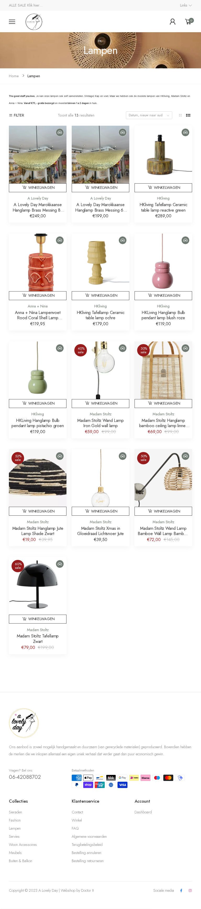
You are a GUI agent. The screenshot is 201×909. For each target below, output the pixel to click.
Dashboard (143, 812)
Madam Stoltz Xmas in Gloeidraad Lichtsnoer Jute (100, 531)
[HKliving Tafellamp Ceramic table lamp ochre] (100, 262)
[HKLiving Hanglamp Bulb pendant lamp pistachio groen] (37, 370)
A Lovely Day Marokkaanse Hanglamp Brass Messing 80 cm (38, 209)
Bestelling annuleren (86, 852)
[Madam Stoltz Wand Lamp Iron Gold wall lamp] (100, 370)
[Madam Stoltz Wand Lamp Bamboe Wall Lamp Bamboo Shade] (163, 478)
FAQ (75, 828)
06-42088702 (25, 777)
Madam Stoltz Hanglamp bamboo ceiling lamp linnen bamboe (163, 425)
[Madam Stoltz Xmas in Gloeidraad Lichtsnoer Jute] (100, 478)
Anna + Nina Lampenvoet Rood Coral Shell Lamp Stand (37, 317)
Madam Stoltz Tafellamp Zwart (38, 638)
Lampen (15, 828)
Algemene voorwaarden (89, 836)
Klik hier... (34, 5)
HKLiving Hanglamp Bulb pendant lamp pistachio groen (38, 423)
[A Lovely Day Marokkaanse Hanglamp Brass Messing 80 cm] (37, 154)
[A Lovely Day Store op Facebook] (181, 891)
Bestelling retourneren (88, 860)
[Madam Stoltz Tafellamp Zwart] (37, 586)
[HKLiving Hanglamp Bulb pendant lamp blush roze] (163, 262)
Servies (14, 836)
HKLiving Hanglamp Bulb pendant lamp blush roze (163, 315)
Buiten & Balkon (20, 860)
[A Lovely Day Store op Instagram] (190, 891)
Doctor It (87, 890)
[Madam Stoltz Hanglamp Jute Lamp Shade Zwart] (37, 478)
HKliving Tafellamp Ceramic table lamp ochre (101, 315)
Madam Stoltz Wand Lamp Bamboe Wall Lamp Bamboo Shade (163, 533)
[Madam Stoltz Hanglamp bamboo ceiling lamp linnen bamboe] (163, 370)
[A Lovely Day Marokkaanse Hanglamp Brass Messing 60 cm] (100, 154)
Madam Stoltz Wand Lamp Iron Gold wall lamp (100, 423)
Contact (77, 812)
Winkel (77, 820)
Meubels (15, 852)
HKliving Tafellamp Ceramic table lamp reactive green (163, 207)
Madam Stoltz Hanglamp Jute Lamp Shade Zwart (37, 531)
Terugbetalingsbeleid (87, 844)
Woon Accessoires (23, 844)
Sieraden (15, 812)
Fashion (15, 820)
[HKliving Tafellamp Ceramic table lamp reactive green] (163, 154)
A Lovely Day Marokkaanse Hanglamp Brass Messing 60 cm (100, 209)
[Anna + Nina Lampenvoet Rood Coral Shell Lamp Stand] (37, 262)
